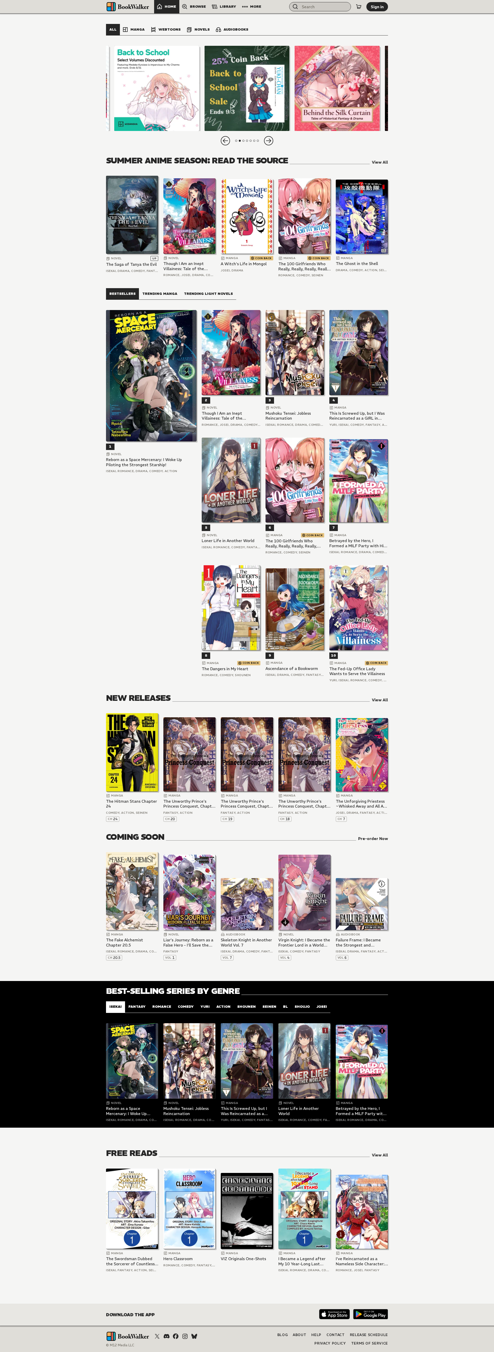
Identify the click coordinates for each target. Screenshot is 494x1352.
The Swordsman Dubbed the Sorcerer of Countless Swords (130, 1261)
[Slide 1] (156, 88)
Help (316, 1335)
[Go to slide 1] (236, 141)
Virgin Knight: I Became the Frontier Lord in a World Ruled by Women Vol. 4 (304, 943)
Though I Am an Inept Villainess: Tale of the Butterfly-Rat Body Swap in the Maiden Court (187, 266)
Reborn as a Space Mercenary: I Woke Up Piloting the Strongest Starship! (144, 462)
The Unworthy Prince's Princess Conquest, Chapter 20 (189, 804)
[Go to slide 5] (251, 141)
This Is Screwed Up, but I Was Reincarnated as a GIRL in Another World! (357, 416)
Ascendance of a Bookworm (292, 668)
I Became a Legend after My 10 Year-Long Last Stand (301, 1261)
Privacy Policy (330, 1343)
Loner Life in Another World (228, 540)
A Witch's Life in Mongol (244, 263)
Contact (336, 1335)
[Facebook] (176, 1336)
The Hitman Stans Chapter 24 (131, 804)
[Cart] (358, 6)
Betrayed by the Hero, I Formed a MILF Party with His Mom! (357, 543)
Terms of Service (369, 1343)
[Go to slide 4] (247, 141)
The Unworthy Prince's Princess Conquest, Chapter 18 (304, 804)
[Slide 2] (246, 88)
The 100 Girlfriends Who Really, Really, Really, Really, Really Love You (304, 266)
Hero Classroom (178, 1258)
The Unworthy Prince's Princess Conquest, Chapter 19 (247, 804)
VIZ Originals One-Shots (243, 1258)
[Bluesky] (194, 1336)
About (299, 1335)
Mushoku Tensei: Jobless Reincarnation (288, 416)
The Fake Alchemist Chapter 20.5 (124, 943)
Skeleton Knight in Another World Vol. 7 (246, 943)
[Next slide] (268, 140)
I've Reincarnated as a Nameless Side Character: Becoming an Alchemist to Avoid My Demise (360, 1261)
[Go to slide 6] (254, 141)
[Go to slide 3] (243, 141)
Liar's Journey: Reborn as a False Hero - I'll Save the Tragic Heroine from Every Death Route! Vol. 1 (188, 943)
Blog (282, 1335)
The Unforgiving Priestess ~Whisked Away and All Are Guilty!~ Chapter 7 (361, 804)
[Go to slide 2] (240, 141)
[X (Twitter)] (157, 1336)
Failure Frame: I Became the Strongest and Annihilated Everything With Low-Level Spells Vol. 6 (361, 943)
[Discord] (166, 1336)
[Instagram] (185, 1336)
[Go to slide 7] (258, 141)
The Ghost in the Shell (357, 263)
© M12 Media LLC (120, 1345)
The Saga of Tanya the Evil (131, 264)
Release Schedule (369, 1335)
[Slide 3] (337, 88)
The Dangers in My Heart (225, 668)
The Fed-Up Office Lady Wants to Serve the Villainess (357, 671)
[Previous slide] (225, 140)
